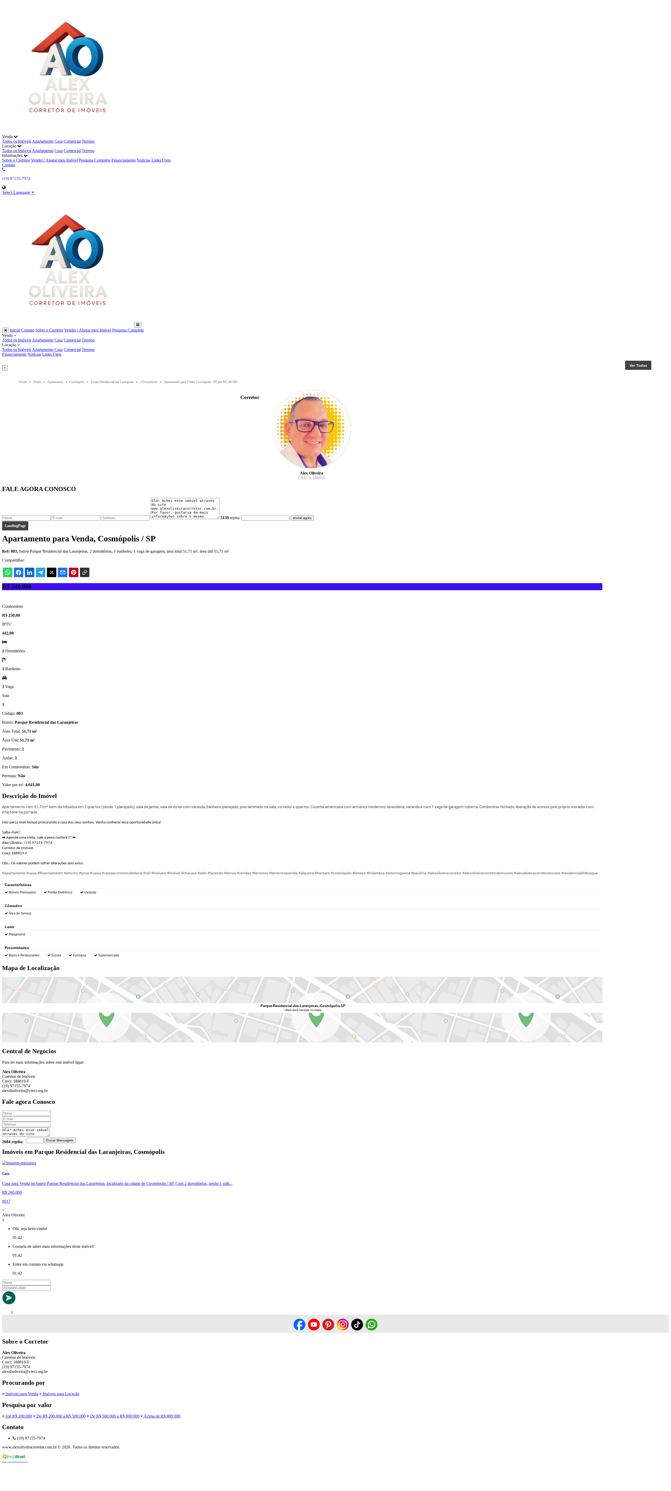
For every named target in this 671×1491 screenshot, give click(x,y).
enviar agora (302, 518)
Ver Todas (638, 365)
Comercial (72, 141)
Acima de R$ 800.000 (161, 1416)
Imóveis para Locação (60, 1394)
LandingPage (15, 526)
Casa (59, 141)
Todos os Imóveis (16, 141)
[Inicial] (67, 132)
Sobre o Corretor (16, 160)
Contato (8, 165)
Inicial (15, 330)
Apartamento (42, 141)
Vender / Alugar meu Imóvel (54, 160)
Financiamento (123, 160)
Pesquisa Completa (94, 160)
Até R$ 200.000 (18, 1416)
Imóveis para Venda (21, 1394)
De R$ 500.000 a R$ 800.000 (114, 1416)
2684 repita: (12, 1141)
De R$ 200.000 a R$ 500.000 (60, 1416)
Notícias (143, 160)
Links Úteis (161, 160)
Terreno (88, 141)
